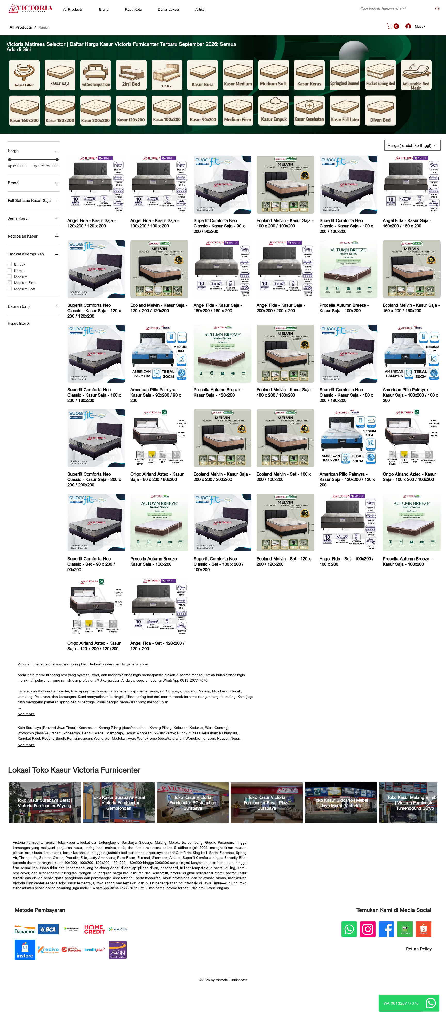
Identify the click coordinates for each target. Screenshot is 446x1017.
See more (26, 714)
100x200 (86, 862)
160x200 (119, 862)
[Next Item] (428, 802)
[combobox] (412, 145)
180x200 (135, 862)
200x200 (162, 862)
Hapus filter (18, 323)
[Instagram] (368, 929)
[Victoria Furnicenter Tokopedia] (405, 929)
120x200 (102, 862)
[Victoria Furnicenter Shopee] (423, 929)
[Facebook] (386, 929)
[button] (75, 9)
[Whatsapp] (430, 1003)
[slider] (9, 159)
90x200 (71, 862)
